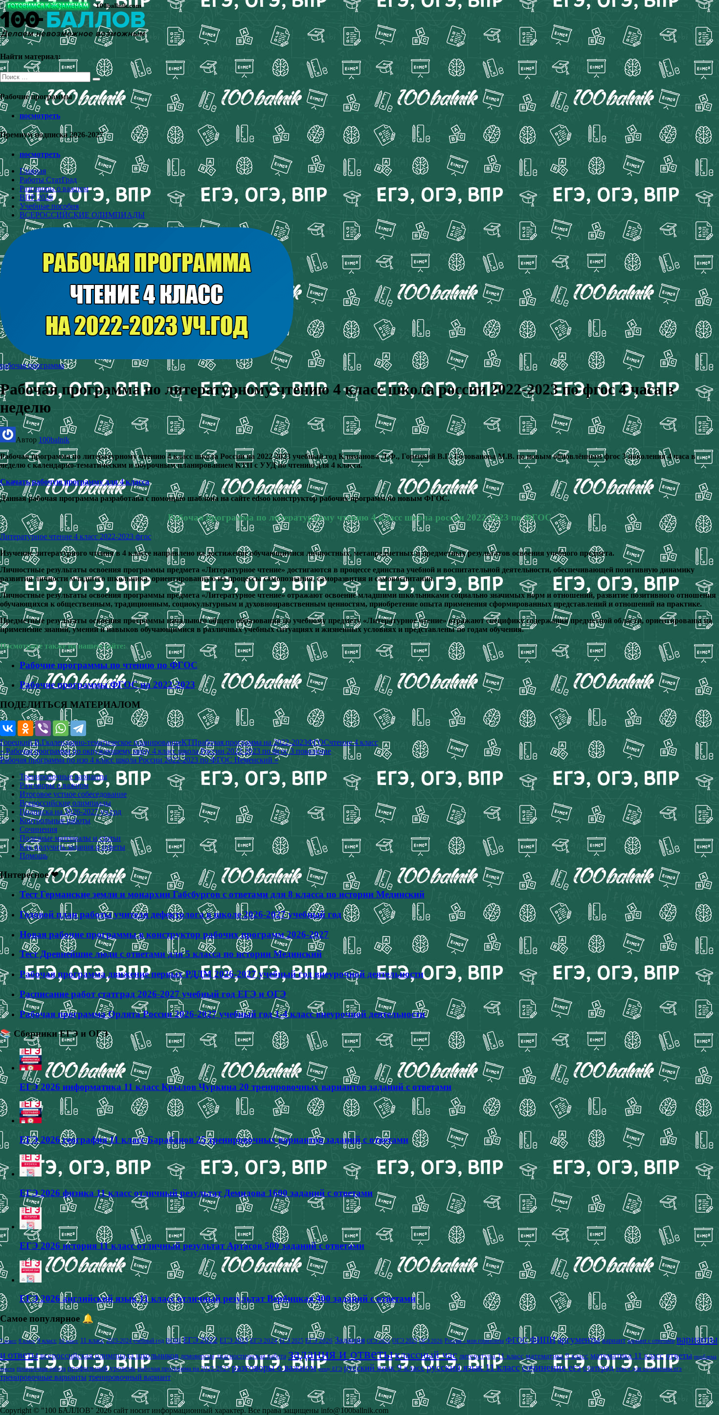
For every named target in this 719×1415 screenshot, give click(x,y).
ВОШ (173, 1340)
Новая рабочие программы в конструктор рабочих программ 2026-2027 (174, 934)
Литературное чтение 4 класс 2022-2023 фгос (75, 536)
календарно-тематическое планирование (113, 742)
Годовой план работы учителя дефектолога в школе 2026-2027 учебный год (180, 914)
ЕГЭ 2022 (200, 1340)
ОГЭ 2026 (431, 1341)
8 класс (27, 1341)
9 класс (47, 1340)
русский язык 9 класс (384, 1367)
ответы (679, 1355)
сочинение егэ (551, 1367)
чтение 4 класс (353, 742)
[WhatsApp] (60, 728)
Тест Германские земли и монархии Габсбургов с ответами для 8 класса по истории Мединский (222, 894)
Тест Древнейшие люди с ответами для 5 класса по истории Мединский (171, 954)
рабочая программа (32, 365)
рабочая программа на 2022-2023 (252, 742)
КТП (189, 742)
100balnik (54, 439)
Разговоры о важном (54, 188)
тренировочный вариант (130, 1377)
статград (598, 1367)
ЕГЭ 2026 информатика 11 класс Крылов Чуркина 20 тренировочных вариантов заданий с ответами (235, 1087)
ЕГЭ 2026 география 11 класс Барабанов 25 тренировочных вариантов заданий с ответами (214, 1139)
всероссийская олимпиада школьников (109, 1355)
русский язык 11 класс (473, 1367)
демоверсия (197, 1356)
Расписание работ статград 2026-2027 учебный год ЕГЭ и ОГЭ (153, 994)
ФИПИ (543, 1340)
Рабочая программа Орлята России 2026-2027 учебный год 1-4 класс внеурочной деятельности (222, 1014)
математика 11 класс (627, 1355)
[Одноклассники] (25, 728)
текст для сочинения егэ (649, 1368)
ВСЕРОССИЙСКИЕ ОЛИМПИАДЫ (82, 215)
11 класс (92, 1340)
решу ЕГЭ (330, 1368)
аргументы (579, 1339)
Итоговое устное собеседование (73, 794)
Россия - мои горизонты (474, 1340)
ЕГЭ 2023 (234, 1340)
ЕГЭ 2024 (263, 1340)
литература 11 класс (491, 1356)
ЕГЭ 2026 (319, 1340)
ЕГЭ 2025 (291, 1340)
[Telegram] (78, 728)
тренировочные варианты (43, 1377)
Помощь (33, 855)
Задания (350, 1340)
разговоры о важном (274, 1367)
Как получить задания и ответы (72, 847)
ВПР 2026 (36, 197)
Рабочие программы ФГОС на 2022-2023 (107, 684)
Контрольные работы (55, 820)
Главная (33, 171)
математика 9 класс (557, 1356)
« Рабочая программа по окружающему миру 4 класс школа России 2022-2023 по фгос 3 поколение (165, 751)
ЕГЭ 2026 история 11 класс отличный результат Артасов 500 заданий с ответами (192, 1246)
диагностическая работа (251, 1356)
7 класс (8, 1341)
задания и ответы (340, 1353)
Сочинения (38, 829)
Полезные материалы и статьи (70, 838)
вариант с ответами (651, 1340)
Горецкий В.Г (23, 742)
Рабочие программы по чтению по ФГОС (109, 665)
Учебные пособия (49, 206)
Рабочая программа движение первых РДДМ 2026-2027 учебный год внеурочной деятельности (222, 974)
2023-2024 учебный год (135, 1340)
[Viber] (43, 728)
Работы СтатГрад (48, 179)
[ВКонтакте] (8, 728)
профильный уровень (101, 1368)
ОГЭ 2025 (404, 1340)
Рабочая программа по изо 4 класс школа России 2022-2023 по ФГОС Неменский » (139, 760)
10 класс (68, 1341)
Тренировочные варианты (63, 776)
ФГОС (318, 742)
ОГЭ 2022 (378, 1341)
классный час (426, 1355)
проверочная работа (41, 1368)
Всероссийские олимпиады (65, 803)
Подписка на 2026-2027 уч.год (70, 811)
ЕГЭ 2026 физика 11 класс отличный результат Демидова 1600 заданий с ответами (196, 1193)
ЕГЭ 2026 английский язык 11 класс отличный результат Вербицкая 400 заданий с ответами (218, 1298)
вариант (614, 1340)
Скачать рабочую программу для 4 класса (74, 482)
